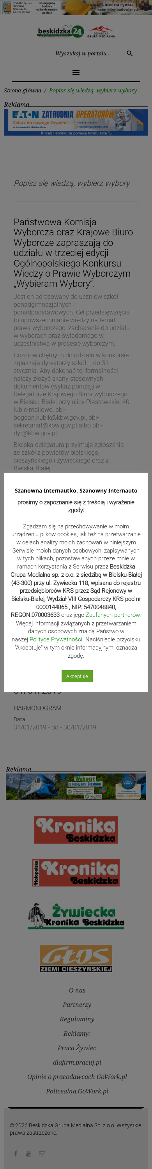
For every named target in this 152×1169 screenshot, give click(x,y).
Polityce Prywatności (56, 639)
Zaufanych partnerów (113, 614)
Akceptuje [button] (77, 676)
